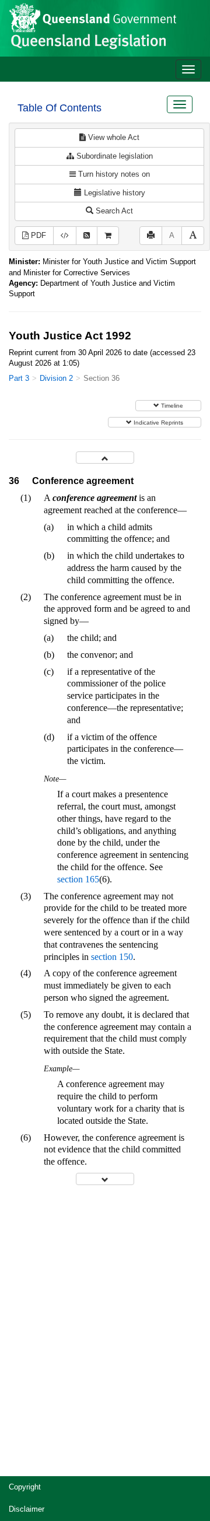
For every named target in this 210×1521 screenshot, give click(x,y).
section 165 (78, 879)
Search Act (113, 210)
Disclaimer (26, 1509)
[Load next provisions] (105, 1179)
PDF (37, 235)
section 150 (112, 957)
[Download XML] (64, 236)
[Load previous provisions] (105, 457)
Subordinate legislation (113, 156)
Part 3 (19, 378)
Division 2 (56, 378)
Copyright (25, 1487)
